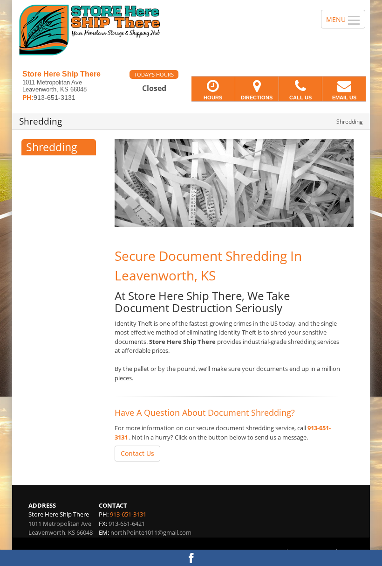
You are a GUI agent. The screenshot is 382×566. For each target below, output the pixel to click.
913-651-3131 (128, 514)
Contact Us (137, 453)
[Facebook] (191, 558)
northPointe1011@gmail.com (150, 532)
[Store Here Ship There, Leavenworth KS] (191, 35)
